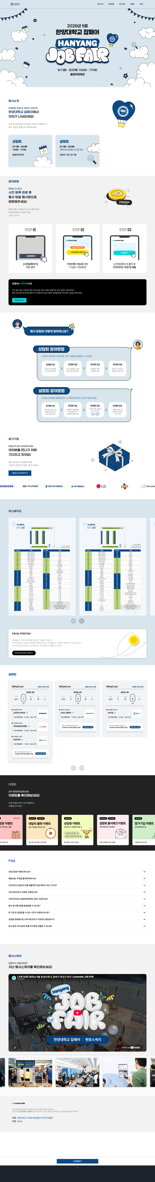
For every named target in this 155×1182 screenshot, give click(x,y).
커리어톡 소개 (19, 300)
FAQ (141, 4)
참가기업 (122, 4)
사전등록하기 (77, 1161)
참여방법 (111, 4)
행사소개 (100, 4)
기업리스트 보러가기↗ (20, 473)
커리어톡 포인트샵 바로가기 (24, 653)
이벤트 (132, 4)
